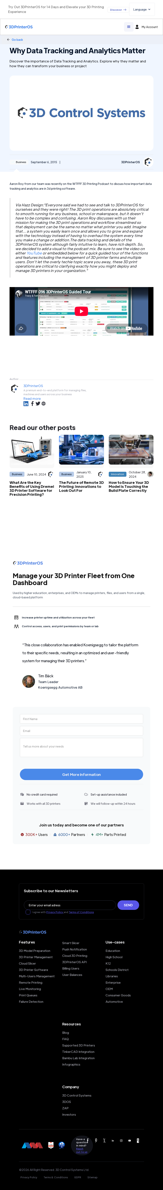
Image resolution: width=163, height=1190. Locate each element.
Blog (65, 1032)
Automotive (114, 1001)
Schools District (117, 970)
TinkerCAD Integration (78, 1051)
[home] (19, 27)
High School (114, 957)
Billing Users (70, 968)
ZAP (65, 1108)
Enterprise (113, 982)
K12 (108, 963)
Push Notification (74, 949)
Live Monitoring (30, 989)
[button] (142, 9)
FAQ (65, 1039)
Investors (69, 1114)
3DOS (66, 1102)
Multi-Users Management (37, 976)
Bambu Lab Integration (78, 1058)
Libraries (112, 976)
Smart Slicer (71, 943)
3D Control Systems (76, 1095)
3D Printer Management (36, 957)
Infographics (71, 1064)
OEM (109, 989)
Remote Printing (30, 982)
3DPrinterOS (33, 386)
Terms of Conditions (81, 912)
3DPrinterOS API (74, 962)
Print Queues (28, 995)
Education (113, 950)
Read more (32, 398)
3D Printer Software (33, 970)
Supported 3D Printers (78, 1045)
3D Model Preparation (34, 950)
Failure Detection (31, 1001)
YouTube (34, 253)
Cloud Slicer (27, 963)
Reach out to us (81, 1150)
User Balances (72, 974)
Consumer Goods (118, 995)
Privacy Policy (55, 912)
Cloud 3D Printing (74, 955)
